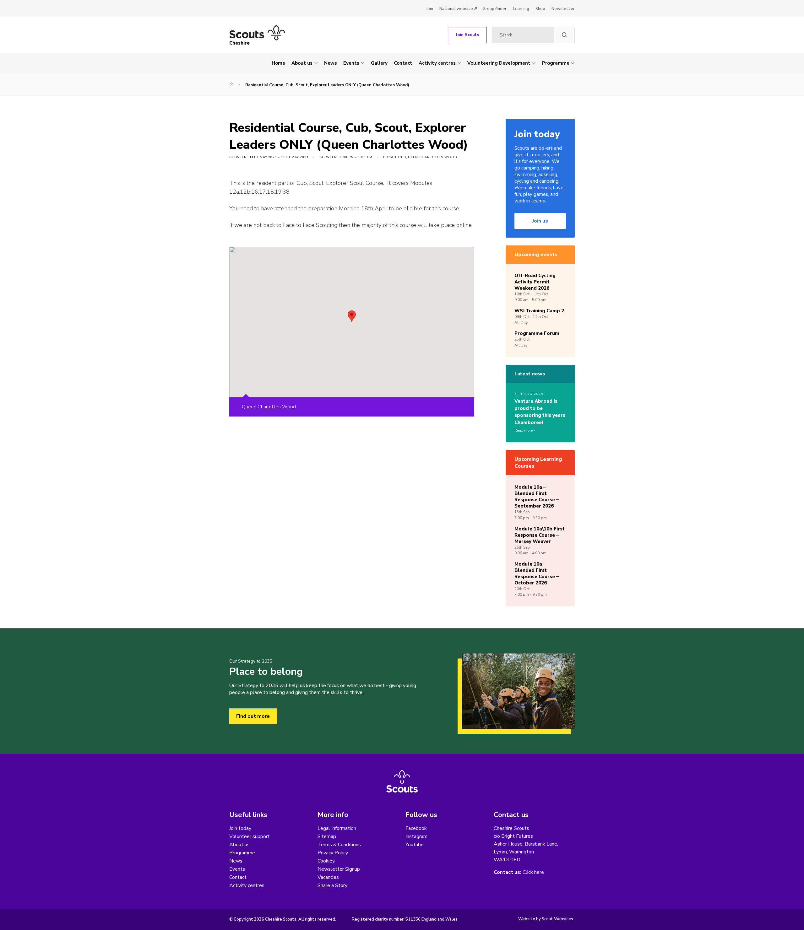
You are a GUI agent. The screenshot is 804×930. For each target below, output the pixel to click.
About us (301, 63)
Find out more (253, 716)
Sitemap (327, 836)
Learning (521, 9)
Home (278, 63)
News (330, 63)
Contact (403, 63)
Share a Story (332, 885)
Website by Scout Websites (545, 919)
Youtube (414, 844)
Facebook (416, 828)
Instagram (416, 836)
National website (456, 9)
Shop (540, 9)
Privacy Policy (333, 852)
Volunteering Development (498, 63)
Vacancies (328, 877)
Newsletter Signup (339, 869)
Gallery (379, 63)
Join (429, 9)
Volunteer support (249, 836)
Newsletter (563, 9)
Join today (240, 828)
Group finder (494, 9)
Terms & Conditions (339, 844)
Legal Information (337, 828)
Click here (533, 872)
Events (351, 63)
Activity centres (437, 63)
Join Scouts (467, 35)
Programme (555, 63)
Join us (540, 221)
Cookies (326, 860)
